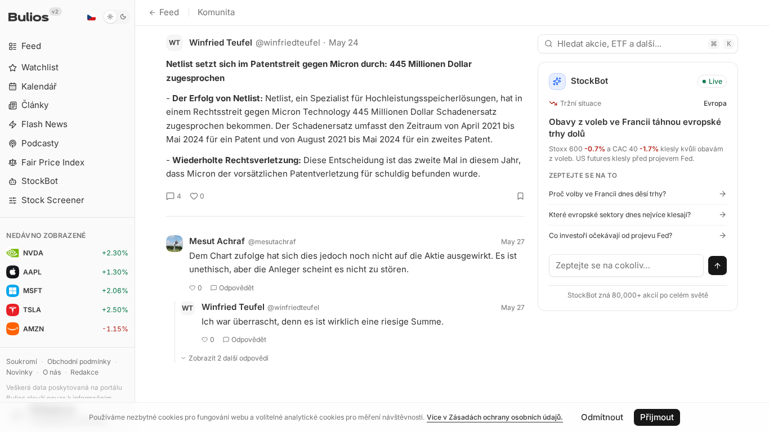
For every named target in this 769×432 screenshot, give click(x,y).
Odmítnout (602, 417)
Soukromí (21, 361)
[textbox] (626, 265)
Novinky (19, 372)
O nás (52, 372)
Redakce (84, 372)
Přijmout (657, 417)
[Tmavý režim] (117, 17)
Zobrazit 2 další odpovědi (229, 358)
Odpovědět (236, 288)
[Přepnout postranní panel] (135, 216)
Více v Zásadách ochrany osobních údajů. (495, 417)
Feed (169, 12)
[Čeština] (91, 17)
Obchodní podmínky (79, 361)
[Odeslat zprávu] (717, 265)
